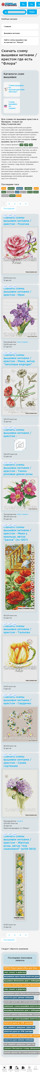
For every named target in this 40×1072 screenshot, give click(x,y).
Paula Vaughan (22, 342)
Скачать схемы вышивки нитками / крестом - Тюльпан (17, 629)
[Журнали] (11, 1067)
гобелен (28, 188)
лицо (4, 192)
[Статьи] (23, 1067)
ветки (30, 192)
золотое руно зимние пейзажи (18, 998)
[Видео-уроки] (4, 1067)
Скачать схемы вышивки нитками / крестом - (17, 433)
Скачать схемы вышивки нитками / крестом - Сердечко (17, 700)
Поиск (32, 12)
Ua (31, 4)
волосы (11, 188)
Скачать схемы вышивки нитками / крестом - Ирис (17, 291)
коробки (10, 192)
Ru (23, 4)
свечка (12, 195)
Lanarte (20, 821)
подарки (5, 195)
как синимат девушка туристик (19, 1027)
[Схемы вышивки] (29, 1067)
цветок (23, 192)
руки (17, 192)
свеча (36, 192)
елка (4, 188)
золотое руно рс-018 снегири (18, 1023)
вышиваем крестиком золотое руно (21, 976)
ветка (18, 195)
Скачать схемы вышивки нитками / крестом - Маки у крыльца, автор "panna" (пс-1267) (17, 533)
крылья (20, 188)
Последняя (8, 209)
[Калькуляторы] (17, 1067)
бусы (36, 188)
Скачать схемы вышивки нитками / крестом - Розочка (17, 221)
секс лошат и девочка (15, 972)
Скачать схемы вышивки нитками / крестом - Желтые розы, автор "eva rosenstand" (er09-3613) (20, 842)
